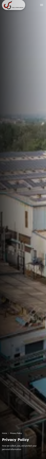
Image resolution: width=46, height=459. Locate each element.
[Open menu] (41, 4)
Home (4, 433)
